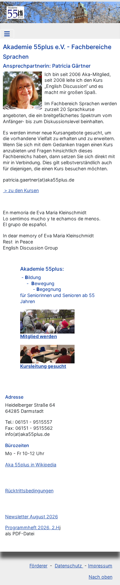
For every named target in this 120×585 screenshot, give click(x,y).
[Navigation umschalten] (7, 34)
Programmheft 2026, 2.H (32, 527)
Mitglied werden (38, 336)
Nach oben (100, 577)
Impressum (100, 565)
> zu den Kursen (21, 190)
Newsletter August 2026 (31, 516)
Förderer (38, 565)
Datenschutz (69, 565)
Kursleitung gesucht (43, 366)
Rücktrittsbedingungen (29, 490)
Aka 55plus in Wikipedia (30, 464)
